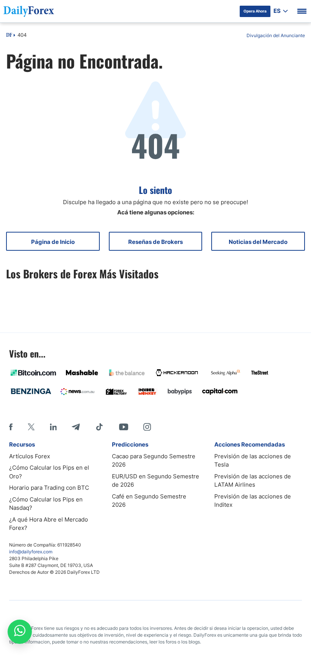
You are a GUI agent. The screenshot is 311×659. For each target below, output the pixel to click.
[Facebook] (11, 426)
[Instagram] (147, 427)
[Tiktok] (99, 426)
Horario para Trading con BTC (49, 487)
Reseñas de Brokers (155, 241)
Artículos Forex (29, 456)
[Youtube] (123, 426)
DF (9, 35)
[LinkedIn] (53, 426)
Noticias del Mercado (258, 241)
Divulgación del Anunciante (276, 35)
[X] (31, 426)
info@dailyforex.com (30, 551)
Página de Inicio (53, 241)
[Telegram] (76, 426)
